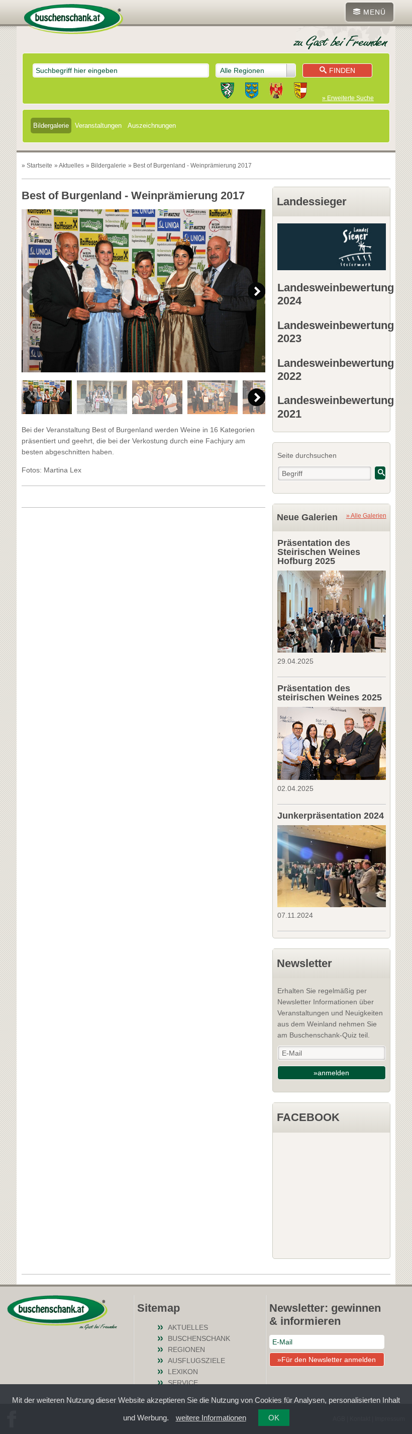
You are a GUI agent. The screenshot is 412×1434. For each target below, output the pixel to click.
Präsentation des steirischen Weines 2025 (329, 692)
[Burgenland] (276, 92)
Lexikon (183, 1372)
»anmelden (331, 1073)
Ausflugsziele (196, 1361)
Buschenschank (199, 1338)
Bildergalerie (51, 125)
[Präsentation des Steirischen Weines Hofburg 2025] (331, 610)
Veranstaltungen (98, 125)
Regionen (186, 1349)
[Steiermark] (227, 92)
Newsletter (304, 963)
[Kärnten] (300, 92)
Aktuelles (188, 1327)
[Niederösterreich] (251, 92)
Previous (30, 291)
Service (183, 1383)
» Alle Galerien (366, 515)
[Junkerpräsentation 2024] (331, 865)
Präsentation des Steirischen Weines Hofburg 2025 (318, 552)
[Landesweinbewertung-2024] (331, 246)
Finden (342, 70)
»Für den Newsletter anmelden (326, 1360)
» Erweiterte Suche (348, 98)
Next (256, 291)
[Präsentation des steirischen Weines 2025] (331, 742)
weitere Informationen (211, 1417)
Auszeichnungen (152, 125)
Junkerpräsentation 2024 (330, 816)
